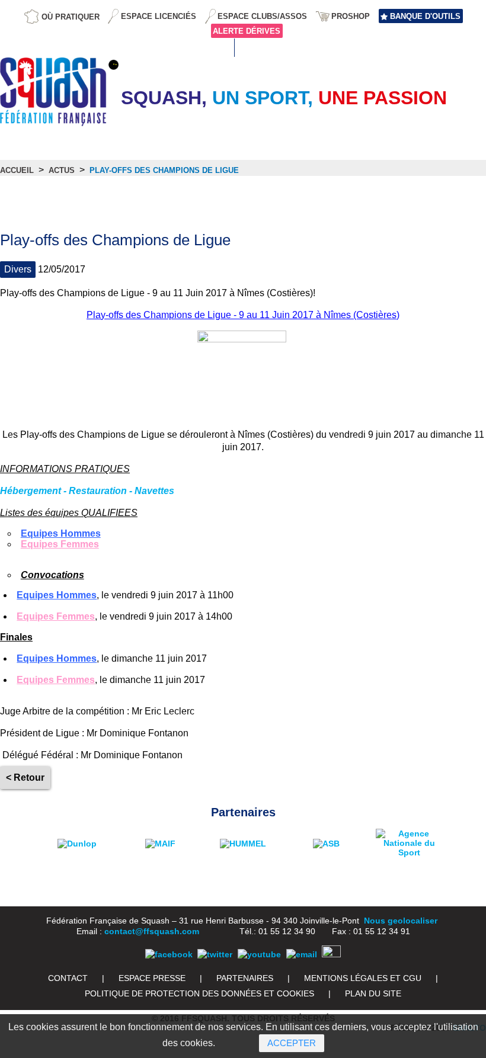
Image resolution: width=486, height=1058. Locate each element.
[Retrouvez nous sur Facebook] (169, 954)
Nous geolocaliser (401, 920)
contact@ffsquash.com (151, 931)
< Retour (25, 777)
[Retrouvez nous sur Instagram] (331, 954)
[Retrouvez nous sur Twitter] (214, 954)
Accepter (291, 1043)
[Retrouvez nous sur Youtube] (259, 954)
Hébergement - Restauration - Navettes (87, 491)
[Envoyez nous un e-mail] (301, 954)
